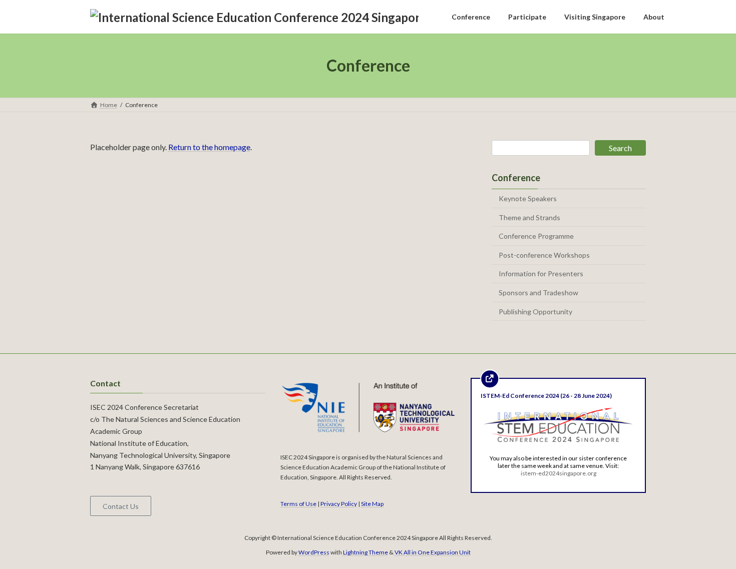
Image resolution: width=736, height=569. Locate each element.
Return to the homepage (209, 147)
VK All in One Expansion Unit (433, 551)
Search (620, 148)
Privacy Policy (338, 503)
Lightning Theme (365, 551)
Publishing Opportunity (535, 311)
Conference (516, 177)
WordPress (313, 551)
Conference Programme (536, 236)
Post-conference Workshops (544, 255)
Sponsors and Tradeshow (538, 292)
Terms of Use (298, 503)
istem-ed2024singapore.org (558, 472)
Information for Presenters (541, 274)
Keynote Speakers (528, 198)
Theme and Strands (529, 217)
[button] (120, 506)
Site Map (372, 503)
